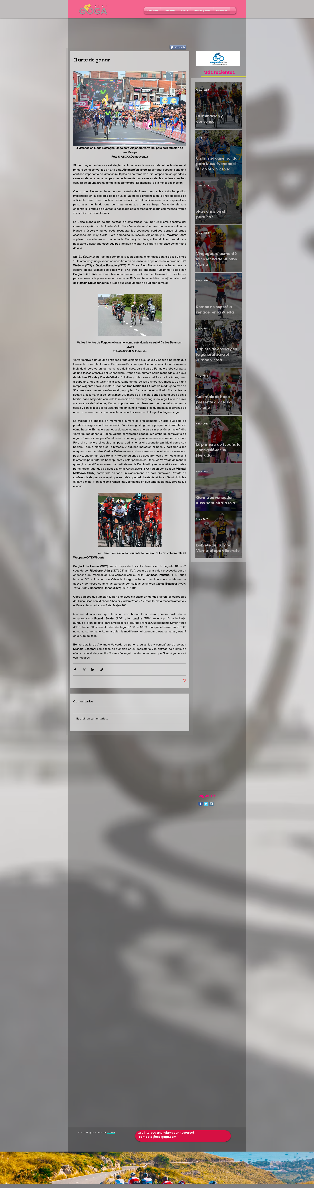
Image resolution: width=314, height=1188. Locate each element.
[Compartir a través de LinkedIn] (92, 669)
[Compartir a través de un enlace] (101, 669)
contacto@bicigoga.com (157, 1137)
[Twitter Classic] (206, 804)
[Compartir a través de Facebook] (75, 669)
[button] (169, 10)
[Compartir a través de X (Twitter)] (84, 669)
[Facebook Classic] (200, 804)
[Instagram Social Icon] (211, 804)
